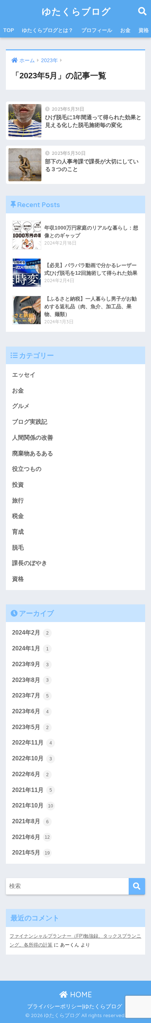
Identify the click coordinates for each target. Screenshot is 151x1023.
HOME (80, 994)
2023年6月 (30, 711)
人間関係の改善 (32, 437)
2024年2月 (30, 632)
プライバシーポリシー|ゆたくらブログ (74, 1006)
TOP (8, 30)
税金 (18, 516)
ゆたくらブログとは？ (47, 30)
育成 (18, 532)
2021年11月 (32, 790)
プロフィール (96, 30)
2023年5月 (30, 727)
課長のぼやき (29, 563)
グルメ (21, 406)
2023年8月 (30, 680)
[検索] (137, 886)
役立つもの (26, 469)
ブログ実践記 (29, 422)
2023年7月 (30, 695)
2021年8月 (30, 821)
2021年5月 (31, 852)
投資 (18, 485)
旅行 (18, 500)
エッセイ (24, 375)
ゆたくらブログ (76, 11)
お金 (125, 30)
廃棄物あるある (32, 453)
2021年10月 (32, 805)
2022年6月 (30, 774)
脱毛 (18, 547)
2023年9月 (30, 664)
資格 (18, 579)
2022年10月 (32, 758)
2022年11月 (32, 742)
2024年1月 (30, 648)
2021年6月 (31, 837)
